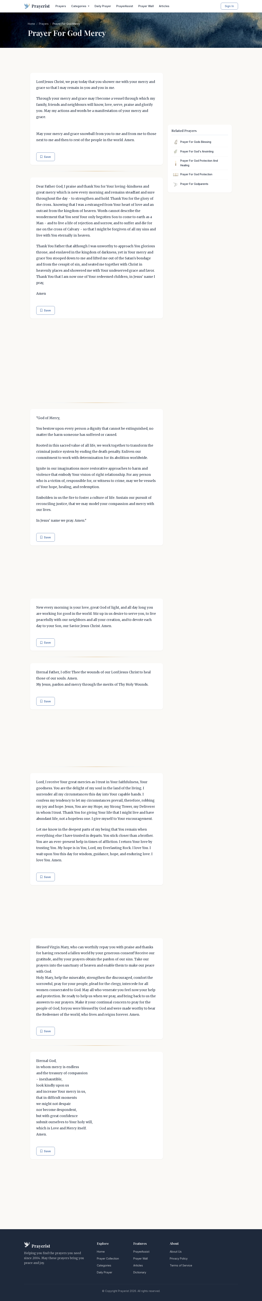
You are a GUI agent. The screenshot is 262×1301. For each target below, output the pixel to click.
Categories (104, 1265)
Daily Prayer (103, 6)
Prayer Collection (108, 1258)
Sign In (229, 6)
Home (31, 23)
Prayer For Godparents (194, 183)
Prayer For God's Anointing (196, 151)
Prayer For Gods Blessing (195, 141)
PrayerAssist (124, 6)
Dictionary (139, 1272)
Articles (164, 6)
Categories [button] (79, 6)
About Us (176, 1251)
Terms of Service (181, 1265)
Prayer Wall (146, 6)
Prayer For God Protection (196, 174)
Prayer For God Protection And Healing (199, 163)
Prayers (60, 6)
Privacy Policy (179, 1258)
